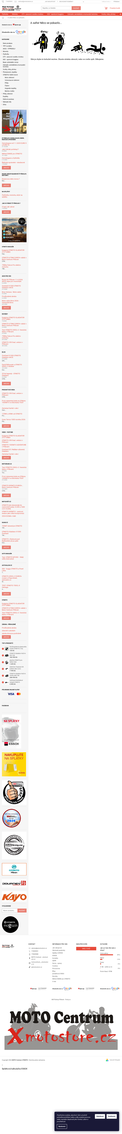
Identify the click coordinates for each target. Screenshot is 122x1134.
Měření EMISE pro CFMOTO (12, 154)
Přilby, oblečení (8, 94)
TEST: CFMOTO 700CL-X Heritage (11, 586)
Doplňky (5, 96)
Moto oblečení (9, 77)
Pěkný (102, 958)
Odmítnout (100, 1116)
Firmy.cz (67, 999)
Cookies (55, 966)
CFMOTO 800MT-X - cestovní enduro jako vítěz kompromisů (13, 512)
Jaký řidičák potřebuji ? (10, 149)
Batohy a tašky (9, 91)
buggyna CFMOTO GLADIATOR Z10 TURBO (13, 251)
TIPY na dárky (7, 46)
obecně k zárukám (8, 631)
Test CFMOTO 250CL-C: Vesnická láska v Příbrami (14, 331)
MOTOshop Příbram (58, 999)
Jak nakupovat (50, 1)
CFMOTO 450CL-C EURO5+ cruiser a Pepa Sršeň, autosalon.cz (12, 578)
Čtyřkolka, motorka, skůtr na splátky (12, 196)
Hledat (76, 8)
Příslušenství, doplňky (10, 72)
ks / (86, 949)
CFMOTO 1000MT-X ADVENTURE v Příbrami (14, 446)
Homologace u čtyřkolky (11, 158)
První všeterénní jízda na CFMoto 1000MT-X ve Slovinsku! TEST (14, 401)
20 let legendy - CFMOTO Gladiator (11, 374)
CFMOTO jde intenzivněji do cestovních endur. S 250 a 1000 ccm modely (13, 507)
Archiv (6, 168)
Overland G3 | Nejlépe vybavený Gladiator (13, 450)
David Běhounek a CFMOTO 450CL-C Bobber (12, 365)
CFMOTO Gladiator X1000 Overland (11, 532)
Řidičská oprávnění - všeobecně (13, 162)
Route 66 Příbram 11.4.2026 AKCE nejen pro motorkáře (12, 280)
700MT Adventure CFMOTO (12, 526)
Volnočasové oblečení (12, 80)
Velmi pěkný (104, 953)
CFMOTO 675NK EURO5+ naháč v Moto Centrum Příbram (14, 258)
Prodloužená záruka (9, 296)
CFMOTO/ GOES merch (10, 75)
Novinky (55, 976)
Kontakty (55, 958)
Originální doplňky (10, 88)
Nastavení (61, 1126)
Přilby (6, 83)
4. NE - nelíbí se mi (106, 967)
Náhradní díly (7, 102)
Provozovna (56, 968)
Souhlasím (111, 1116)
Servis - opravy (57, 963)
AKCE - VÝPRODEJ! (9, 49)
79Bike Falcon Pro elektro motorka (11, 266)
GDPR (54, 961)
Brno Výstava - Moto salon (11, 292)
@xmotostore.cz (36, 967)
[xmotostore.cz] (61, 1028)
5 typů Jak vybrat (8, 207)
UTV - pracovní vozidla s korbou (13, 57)
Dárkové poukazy (8, 99)
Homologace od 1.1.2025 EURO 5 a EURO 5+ (14, 144)
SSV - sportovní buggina (10, 59)
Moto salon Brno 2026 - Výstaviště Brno (10, 301)
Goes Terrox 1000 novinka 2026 (13, 419)
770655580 (34, 954)
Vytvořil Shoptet (115, 1060)
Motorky (5, 51)
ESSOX (54, 955)
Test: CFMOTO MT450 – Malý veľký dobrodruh (13, 558)
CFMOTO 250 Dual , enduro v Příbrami (12, 343)
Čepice (7, 86)
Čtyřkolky (6, 54)
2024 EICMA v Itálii (9, 516)
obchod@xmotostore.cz (39, 948)
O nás (54, 981)
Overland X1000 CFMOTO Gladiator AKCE (11, 287)
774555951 (34, 951)
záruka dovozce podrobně (11, 633)
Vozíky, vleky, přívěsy (9, 69)
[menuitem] (5, 14)
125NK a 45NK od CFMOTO (12, 414)
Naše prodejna (7, 43)
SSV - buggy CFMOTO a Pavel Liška (12, 569)
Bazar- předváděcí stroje (10, 62)
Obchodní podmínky (66, 1)
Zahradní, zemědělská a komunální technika (14, 66)
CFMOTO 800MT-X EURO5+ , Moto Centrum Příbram (12, 486)
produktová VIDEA (58, 974)
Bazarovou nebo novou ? (11, 179)
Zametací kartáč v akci (10, 408)
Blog (53, 971)
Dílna (4, 104)
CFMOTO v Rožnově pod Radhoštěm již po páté (11, 540)
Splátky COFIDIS (57, 953)
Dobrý (102, 962)
